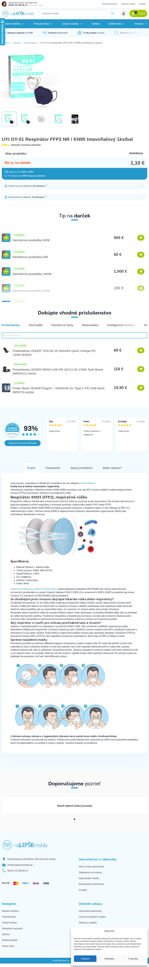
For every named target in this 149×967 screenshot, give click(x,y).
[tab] (74, 819)
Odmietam (109, 958)
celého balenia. (88, 483)
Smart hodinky (9, 922)
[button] (123, 13)
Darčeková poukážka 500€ (31, 240)
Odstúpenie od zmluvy (90, 872)
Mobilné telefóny (10, 911)
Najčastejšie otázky (89, 878)
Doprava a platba (128, 4)
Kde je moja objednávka (91, 866)
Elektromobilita (9, 940)
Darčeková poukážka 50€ (30, 257)
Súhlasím (85, 958)
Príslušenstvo (9, 917)
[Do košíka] (140, 238)
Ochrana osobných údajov (92, 917)
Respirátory (30, 43)
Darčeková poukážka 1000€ (32, 274)
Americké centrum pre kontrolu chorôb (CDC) (33, 589)
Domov (5, 43)
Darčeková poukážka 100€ (31, 290)
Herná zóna (8, 946)
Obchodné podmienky (90, 911)
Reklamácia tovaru (109, 4)
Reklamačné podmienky (91, 884)
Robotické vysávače (12, 928)
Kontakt (142, 4)
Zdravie (17, 43)
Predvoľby (133, 958)
